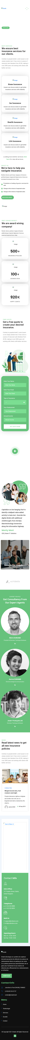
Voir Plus (6, 976)
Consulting (8, 788)
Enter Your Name (9, 381)
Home (4, 1004)
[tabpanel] (15, 554)
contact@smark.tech (16, 1)
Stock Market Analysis (13, 565)
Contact (5, 1021)
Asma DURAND (15, 679)
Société (5, 1017)
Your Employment (9, 407)
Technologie (6, 1008)
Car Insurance (15, 103)
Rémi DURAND (15, 638)
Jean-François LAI (15, 720)
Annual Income (8, 416)
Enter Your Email (9, 390)
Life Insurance (15, 141)
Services (5, 1012)
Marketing (7, 563)
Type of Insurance (9, 398)
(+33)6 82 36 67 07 (16, 4)
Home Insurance (15, 84)
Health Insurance (15, 122)
